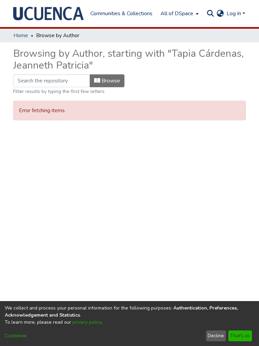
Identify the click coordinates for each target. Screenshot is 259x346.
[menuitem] (179, 13)
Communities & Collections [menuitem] (121, 13)
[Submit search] (210, 13)
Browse (110, 80)
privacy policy (87, 322)
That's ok (240, 335)
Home (20, 35)
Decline (216, 335)
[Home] (48, 13)
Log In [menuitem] (234, 13)
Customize (16, 335)
